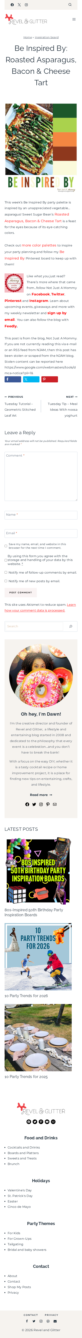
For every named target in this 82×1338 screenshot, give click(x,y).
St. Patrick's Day (20, 1196)
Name (12, 514)
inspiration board (47, 37)
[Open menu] (73, 19)
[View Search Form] (70, 5)
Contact (14, 1281)
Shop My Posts (19, 1287)
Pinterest (13, 301)
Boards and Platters (23, 1153)
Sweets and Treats (22, 1158)
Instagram (38, 301)
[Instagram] (26, 5)
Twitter (57, 294)
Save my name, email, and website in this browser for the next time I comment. (37, 546)
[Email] (55, 1321)
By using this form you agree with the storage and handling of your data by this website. (40, 560)
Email (11, 533)
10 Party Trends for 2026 (26, 995)
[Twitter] (34, 1321)
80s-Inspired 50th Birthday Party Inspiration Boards (34, 912)
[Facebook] (12, 5)
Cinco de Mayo (19, 1207)
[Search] (70, 626)
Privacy (13, 1292)
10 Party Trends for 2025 (26, 1076)
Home (27, 37)
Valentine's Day (20, 1190)
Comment (15, 455)
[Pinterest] (48, 1321)
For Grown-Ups (19, 1238)
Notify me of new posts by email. (34, 581)
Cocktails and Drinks (24, 1147)
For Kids (14, 1233)
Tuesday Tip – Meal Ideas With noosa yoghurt (62, 406)
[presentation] (38, 871)
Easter (13, 1201)
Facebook (41, 294)
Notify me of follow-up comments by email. (43, 572)
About (13, 1276)
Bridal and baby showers (27, 1250)
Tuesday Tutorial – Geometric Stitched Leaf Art (20, 406)
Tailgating (15, 1244)
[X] (19, 5)
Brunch (13, 1164)
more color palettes (39, 245)
